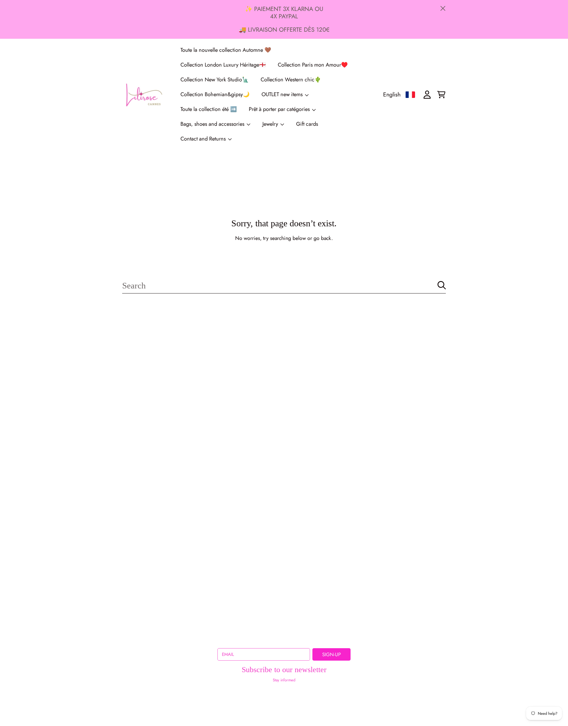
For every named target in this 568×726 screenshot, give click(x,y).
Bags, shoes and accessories (213, 124)
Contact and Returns (203, 139)
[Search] (442, 285)
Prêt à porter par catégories (280, 109)
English (392, 94)
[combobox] (284, 285)
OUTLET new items (283, 94)
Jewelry (271, 124)
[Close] (443, 8)
